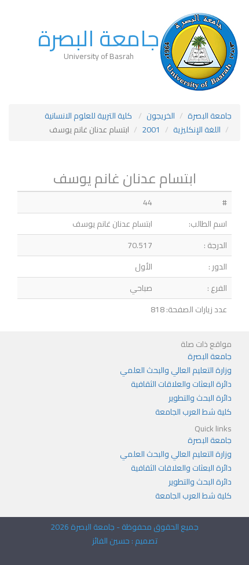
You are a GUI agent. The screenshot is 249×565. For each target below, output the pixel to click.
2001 (151, 129)
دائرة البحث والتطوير (200, 397)
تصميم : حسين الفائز (125, 540)
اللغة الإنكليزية (197, 129)
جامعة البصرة (98, 38)
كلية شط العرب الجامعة (193, 411)
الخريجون (161, 115)
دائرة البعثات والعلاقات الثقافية (181, 384)
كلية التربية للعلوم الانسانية (88, 115)
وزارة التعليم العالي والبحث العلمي (176, 370)
